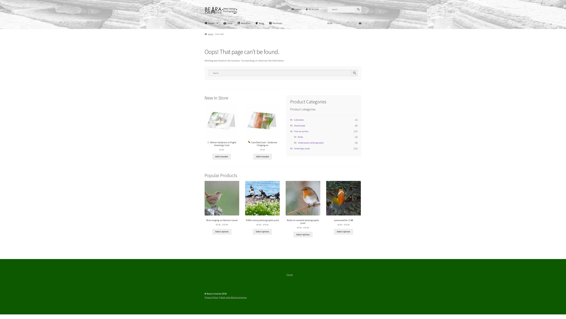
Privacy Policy (211, 297)
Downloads (299, 125)
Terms (289, 274)
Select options (222, 231)
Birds (300, 136)
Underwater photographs (311, 142)
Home (210, 34)
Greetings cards (302, 148)
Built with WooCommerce (234, 297)
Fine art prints (301, 131)
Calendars (299, 119)
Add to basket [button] (221, 156)
